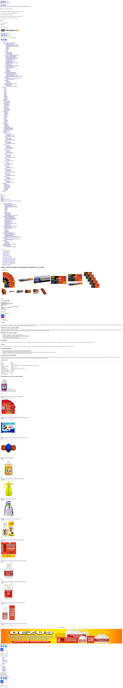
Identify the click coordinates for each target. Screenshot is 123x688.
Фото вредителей (7, 132)
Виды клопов (8, 133)
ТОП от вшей (6, 104)
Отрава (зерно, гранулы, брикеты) (10, 234)
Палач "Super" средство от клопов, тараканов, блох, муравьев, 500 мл (12, 478)
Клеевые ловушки (8, 228)
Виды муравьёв (8, 141)
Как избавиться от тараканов (11, 139)
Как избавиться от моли (10, 160)
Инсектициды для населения (9, 42)
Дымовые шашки (9, 52)
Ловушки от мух (9, 64)
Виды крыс (8, 177)
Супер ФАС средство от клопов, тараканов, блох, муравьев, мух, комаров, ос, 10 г (14, 437)
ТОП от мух (6, 107)
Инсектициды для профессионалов (10, 55)
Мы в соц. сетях (6, 185)
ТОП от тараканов (7, 101)
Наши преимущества (23, 6)
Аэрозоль (6, 241)
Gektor (5, 92)
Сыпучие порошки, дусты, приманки (12, 46)
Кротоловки (8, 69)
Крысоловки (8, 70)
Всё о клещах (8, 155)
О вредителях (4, 131)
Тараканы (5, 137)
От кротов (6, 122)
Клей (7, 68)
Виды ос (7, 162)
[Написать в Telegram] (3, 40)
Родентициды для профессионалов (10, 72)
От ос (5, 118)
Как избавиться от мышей (10, 175)
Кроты (5, 179)
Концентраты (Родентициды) (11, 73)
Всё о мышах (8, 174)
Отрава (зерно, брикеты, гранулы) (10, 227)
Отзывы (8, 6)
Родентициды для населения (9, 66)
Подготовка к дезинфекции (8, 129)
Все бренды (6, 99)
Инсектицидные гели (9, 61)
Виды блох (8, 145)
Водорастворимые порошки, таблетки (12, 45)
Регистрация (5, 5)
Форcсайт (5, 90)
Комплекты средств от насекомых (11, 43)
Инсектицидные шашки (9, 221)
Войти (1, 5)
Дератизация (6, 125)
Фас (5, 89)
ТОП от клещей (6, 105)
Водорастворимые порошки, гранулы (12, 57)
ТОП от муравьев (7, 102)
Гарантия (5, 190)
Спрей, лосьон (8, 81)
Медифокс (6, 96)
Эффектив (6, 98)
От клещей (6, 116)
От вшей (5, 115)
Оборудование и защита (8, 84)
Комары (5, 168)
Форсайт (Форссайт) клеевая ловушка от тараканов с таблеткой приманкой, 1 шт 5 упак (15, 417)
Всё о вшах (8, 151)
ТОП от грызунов (7, 109)
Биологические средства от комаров (12, 62)
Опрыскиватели (8, 85)
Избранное (2, 308)
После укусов (8, 82)
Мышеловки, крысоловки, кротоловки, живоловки (14, 76)
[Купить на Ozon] (6, 40)
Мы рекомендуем (5, 111)
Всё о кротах (8, 181)
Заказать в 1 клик (3, 307)
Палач (5, 88)
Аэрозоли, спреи (9, 60)
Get (4, 91)
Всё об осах (8, 163)
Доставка (3, 667)
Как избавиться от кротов (10, 182)
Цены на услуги (7, 130)
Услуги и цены (4, 123)
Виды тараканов (9, 138)
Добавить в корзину (16, 306)
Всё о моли (8, 159)
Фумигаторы (6, 77)
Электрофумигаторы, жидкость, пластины (13, 78)
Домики (6, 208)
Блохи (5, 144)
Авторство (6, 189)
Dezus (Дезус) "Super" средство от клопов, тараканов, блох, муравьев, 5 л (13, 602)
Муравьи (5, 140)
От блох (5, 114)
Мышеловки (8, 71)
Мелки (7, 51)
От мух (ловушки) (8, 214)
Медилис (5, 95)
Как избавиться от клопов (10, 136)
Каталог (3, 657)
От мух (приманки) (9, 53)
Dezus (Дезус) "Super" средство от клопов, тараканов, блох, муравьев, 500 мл (13, 581)
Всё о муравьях (8, 142)
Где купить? (9, 307)
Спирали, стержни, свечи (10, 79)
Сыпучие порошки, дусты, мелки (11, 58)
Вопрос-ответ (18, 6)
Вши (5, 149)
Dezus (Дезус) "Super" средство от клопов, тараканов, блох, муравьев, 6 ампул (13, 560)
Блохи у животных (9, 147)
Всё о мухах (8, 166)
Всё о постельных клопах (10, 134)
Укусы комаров (8, 171)
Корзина (28, 6)
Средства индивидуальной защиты (12, 86)
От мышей (6, 120)
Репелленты (5, 240)
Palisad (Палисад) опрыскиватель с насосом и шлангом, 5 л (10, 518)
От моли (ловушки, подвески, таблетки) (11, 215)
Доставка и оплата (7, 186)
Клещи (5, 153)
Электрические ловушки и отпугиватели (11, 83)
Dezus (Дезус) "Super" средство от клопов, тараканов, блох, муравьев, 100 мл (13, 623)
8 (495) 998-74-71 (4, 34)
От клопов (6, 112)
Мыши (5, 172)
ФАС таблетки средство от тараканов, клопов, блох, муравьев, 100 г (12, 396)
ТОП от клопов (6, 100)
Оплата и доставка (12, 6)
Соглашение (6, 188)
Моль (5, 158)
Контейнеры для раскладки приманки (12, 75)
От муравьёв (6, 113)
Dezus (5, 87)
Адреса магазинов (3, 4)
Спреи (7, 49)
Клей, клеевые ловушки (10, 74)
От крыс (5, 121)
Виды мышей (8, 173)
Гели (7, 50)
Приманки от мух (9, 63)
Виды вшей (8, 150)
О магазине (4, 183)
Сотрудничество (7, 187)
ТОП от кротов (6, 110)
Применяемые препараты (8, 128)
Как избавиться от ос (9, 164)
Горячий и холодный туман (8, 127)
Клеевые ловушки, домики (10, 59)
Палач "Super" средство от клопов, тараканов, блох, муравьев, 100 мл (12, 539)
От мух (5, 119)
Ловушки (7, 47)
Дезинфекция (6, 254)
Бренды (3, 658)
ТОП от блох (6, 103)
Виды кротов (8, 180)
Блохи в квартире (9, 146)
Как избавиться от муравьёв (10, 143)
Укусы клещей (8, 156)
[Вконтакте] (6, 679)
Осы (5, 161)
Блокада (5, 94)
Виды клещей (8, 154)
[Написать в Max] (1, 40)
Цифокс (5, 97)
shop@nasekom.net (13, 37)
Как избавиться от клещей (10, 157)
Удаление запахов (7, 126)
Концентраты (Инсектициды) (11, 56)
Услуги (3, 663)
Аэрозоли (7, 48)
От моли (5, 117)
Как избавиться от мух (10, 167)
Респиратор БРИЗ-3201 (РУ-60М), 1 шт (7, 457)
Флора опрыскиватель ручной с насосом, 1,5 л (8, 498)
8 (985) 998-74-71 (4, 33)
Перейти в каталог (61, 627)
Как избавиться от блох (10, 148)
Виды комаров (8, 169)
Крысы (5, 176)
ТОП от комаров (7, 108)
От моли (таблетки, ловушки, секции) (12, 65)
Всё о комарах (8, 170)
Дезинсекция (6, 124)
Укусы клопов (8, 135)
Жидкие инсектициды (9, 44)
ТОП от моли (6, 106)
